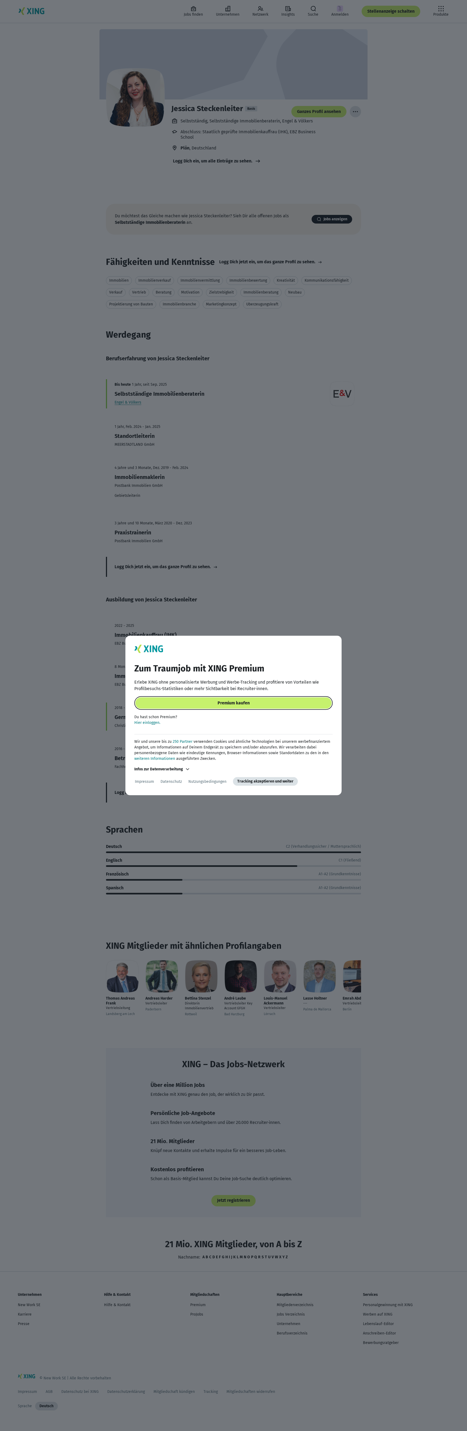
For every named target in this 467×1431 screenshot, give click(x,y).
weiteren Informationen (154, 758)
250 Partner (182, 741)
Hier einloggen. (147, 722)
